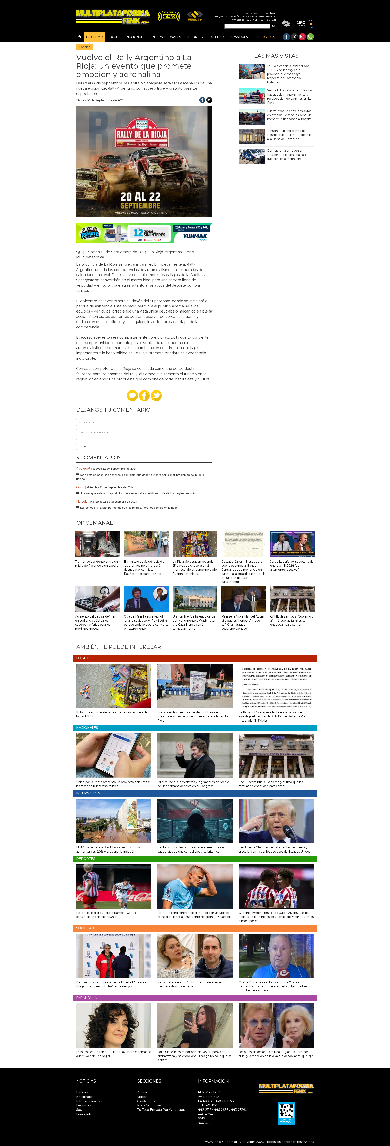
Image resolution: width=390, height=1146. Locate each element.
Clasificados (264, 37)
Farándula (238, 37)
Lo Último (94, 37)
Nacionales (137, 37)
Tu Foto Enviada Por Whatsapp (161, 1110)
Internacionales (166, 37)
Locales (115, 37)
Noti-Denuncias (149, 1105)
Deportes (194, 37)
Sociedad (216, 37)
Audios (142, 1092)
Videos (142, 1097)
